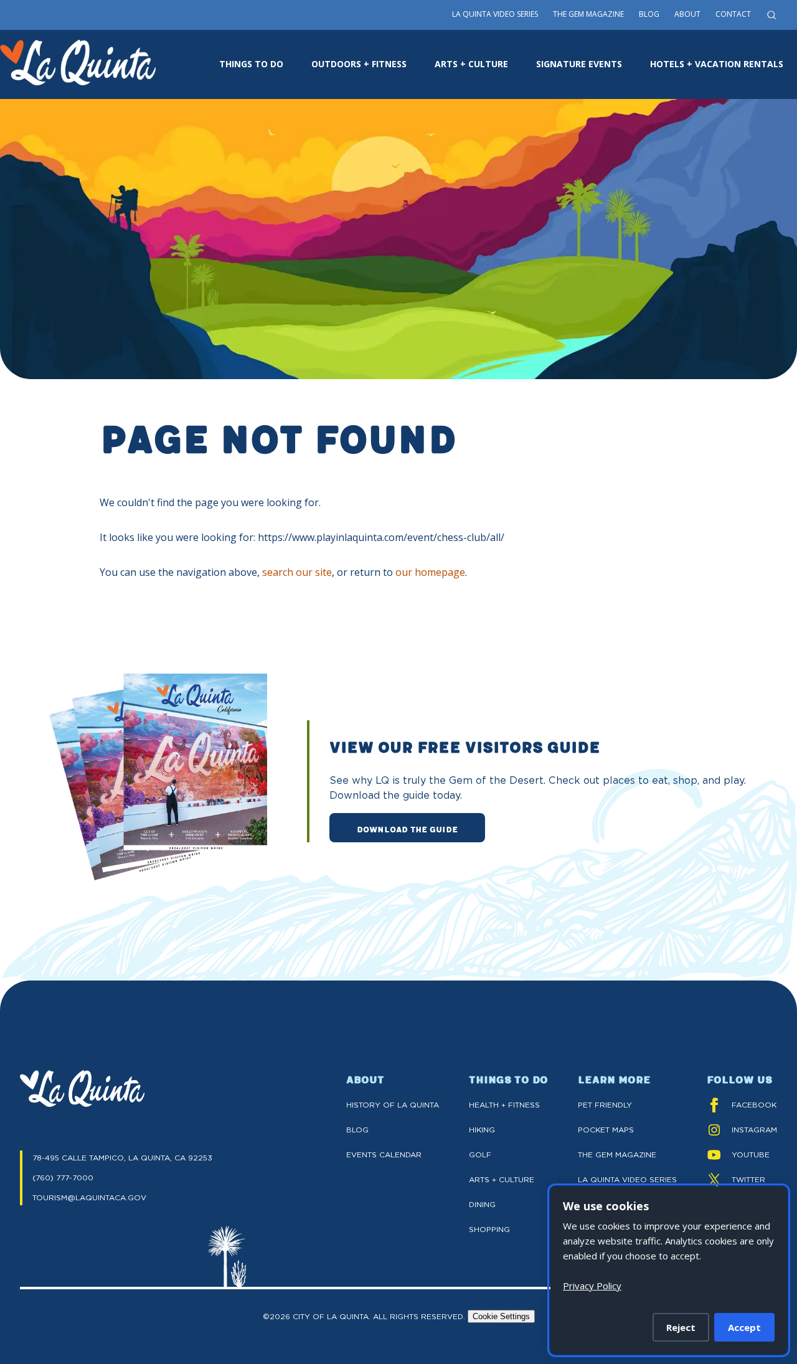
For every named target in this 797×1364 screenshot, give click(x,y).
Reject (681, 1327)
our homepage (430, 572)
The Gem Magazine (588, 14)
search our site (297, 572)
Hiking (482, 1129)
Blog (649, 14)
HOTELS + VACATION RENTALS (716, 64)
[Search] (771, 15)
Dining (482, 1204)
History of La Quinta (392, 1104)
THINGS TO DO (251, 64)
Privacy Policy (592, 1285)
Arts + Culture (501, 1179)
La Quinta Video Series (495, 14)
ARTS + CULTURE (471, 64)
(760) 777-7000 (62, 1177)
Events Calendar (384, 1154)
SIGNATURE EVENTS (579, 64)
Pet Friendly (605, 1104)
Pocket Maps (606, 1129)
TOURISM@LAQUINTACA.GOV (89, 1197)
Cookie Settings (501, 1316)
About (687, 14)
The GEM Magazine (617, 1154)
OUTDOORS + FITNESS (359, 64)
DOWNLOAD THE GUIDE (407, 829)
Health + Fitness (504, 1104)
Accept (744, 1327)
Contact (733, 14)
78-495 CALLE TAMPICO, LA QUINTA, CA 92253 (122, 1157)
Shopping (489, 1229)
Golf (480, 1154)
